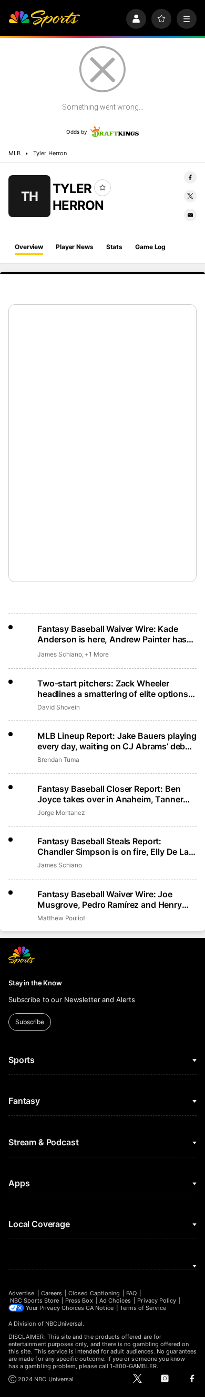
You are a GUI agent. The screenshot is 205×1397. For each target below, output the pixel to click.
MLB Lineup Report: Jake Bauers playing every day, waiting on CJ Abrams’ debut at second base (117, 740)
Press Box (79, 1300)
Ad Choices (115, 1300)
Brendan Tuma (58, 760)
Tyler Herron (50, 153)
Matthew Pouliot (61, 918)
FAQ (131, 1293)
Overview (29, 247)
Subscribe (29, 1022)
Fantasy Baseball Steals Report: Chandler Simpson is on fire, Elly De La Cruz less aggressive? (113, 846)
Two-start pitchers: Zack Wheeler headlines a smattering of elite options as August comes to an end (112, 688)
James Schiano (59, 654)
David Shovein (58, 707)
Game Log (150, 247)
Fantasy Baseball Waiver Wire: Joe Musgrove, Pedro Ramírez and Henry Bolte (109, 899)
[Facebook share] (190, 177)
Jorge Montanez (61, 812)
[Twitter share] (190, 196)
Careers (51, 1293)
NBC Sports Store (34, 1300)
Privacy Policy (156, 1300)
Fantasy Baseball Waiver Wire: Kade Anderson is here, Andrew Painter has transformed (112, 634)
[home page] (44, 19)
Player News (75, 247)
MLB (14, 153)
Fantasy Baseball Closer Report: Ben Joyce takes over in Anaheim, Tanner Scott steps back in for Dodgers (110, 793)
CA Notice (100, 1308)
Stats (114, 247)
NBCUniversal (64, 1323)
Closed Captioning (94, 1293)
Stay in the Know (35, 983)
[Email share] (190, 215)
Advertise (21, 1293)
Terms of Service (143, 1308)
